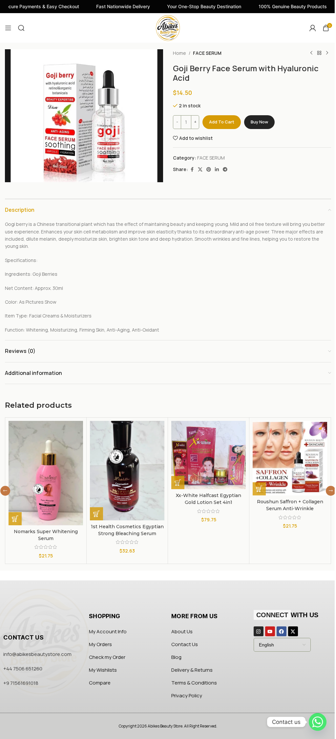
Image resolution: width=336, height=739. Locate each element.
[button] (15, 518)
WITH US (287, 615)
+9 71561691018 (20, 683)
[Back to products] (319, 53)
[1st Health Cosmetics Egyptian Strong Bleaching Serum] (127, 470)
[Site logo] (168, 27)
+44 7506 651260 (22, 668)
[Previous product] (311, 53)
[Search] (21, 27)
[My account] (312, 27)
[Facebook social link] (192, 169)
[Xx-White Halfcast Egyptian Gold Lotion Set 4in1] (208, 455)
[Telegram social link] (225, 169)
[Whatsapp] (317, 722)
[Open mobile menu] (8, 27)
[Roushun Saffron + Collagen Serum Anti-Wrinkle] (290, 458)
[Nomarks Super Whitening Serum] (46, 473)
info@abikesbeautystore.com (37, 654)
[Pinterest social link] (208, 169)
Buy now (259, 122)
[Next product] (327, 53)
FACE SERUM (207, 53)
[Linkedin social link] (217, 169)
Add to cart (221, 122)
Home (179, 53)
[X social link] (200, 169)
